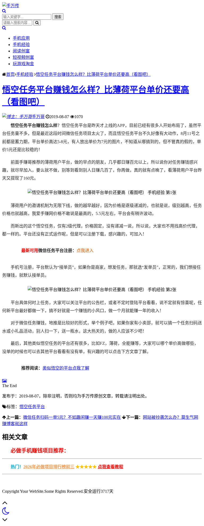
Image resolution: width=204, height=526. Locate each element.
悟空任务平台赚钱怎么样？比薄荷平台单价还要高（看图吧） (93, 74)
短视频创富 (23, 57)
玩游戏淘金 (23, 63)
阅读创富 (21, 51)
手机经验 (21, 44)
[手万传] (10, 5)
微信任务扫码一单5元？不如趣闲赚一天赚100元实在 (72, 417)
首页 (10, 74)
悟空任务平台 (32, 406)
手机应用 (21, 38)
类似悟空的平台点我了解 (65, 368)
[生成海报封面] (4, 381)
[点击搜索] (4, 11)
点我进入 (85, 250)
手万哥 (38, 116)
